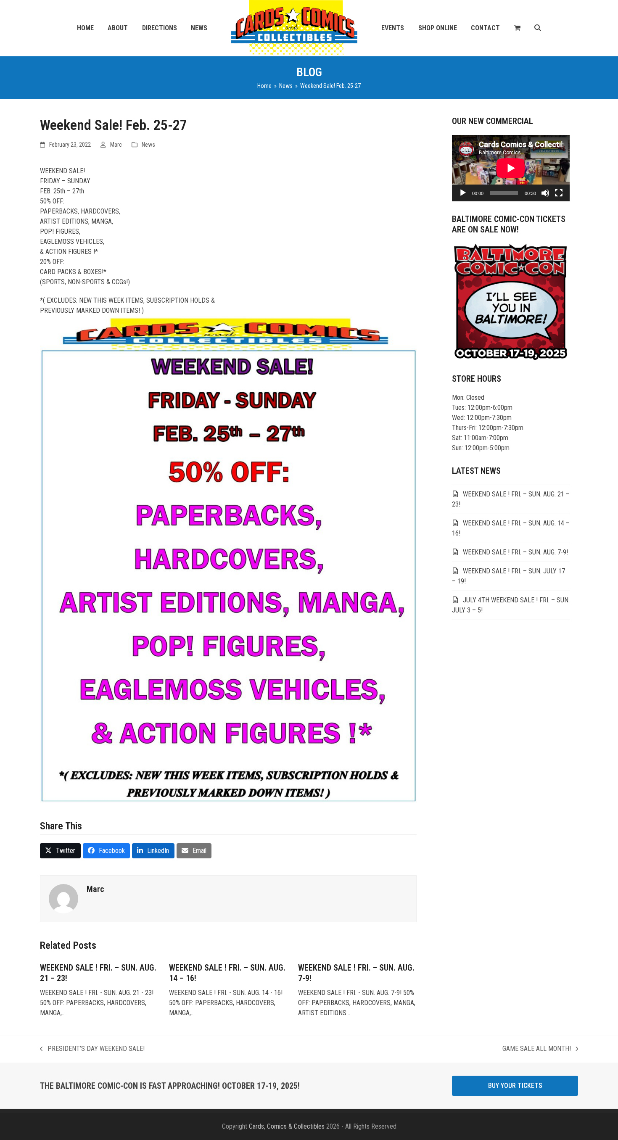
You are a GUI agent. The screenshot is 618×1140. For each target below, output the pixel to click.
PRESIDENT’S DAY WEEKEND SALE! (92, 1049)
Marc (116, 144)
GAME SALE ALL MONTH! (536, 1049)
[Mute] (545, 193)
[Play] (463, 193)
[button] (517, 28)
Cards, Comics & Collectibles (287, 1126)
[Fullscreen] (559, 193)
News (148, 144)
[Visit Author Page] (63, 898)
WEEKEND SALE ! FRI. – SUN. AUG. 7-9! (515, 552)
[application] (511, 168)
